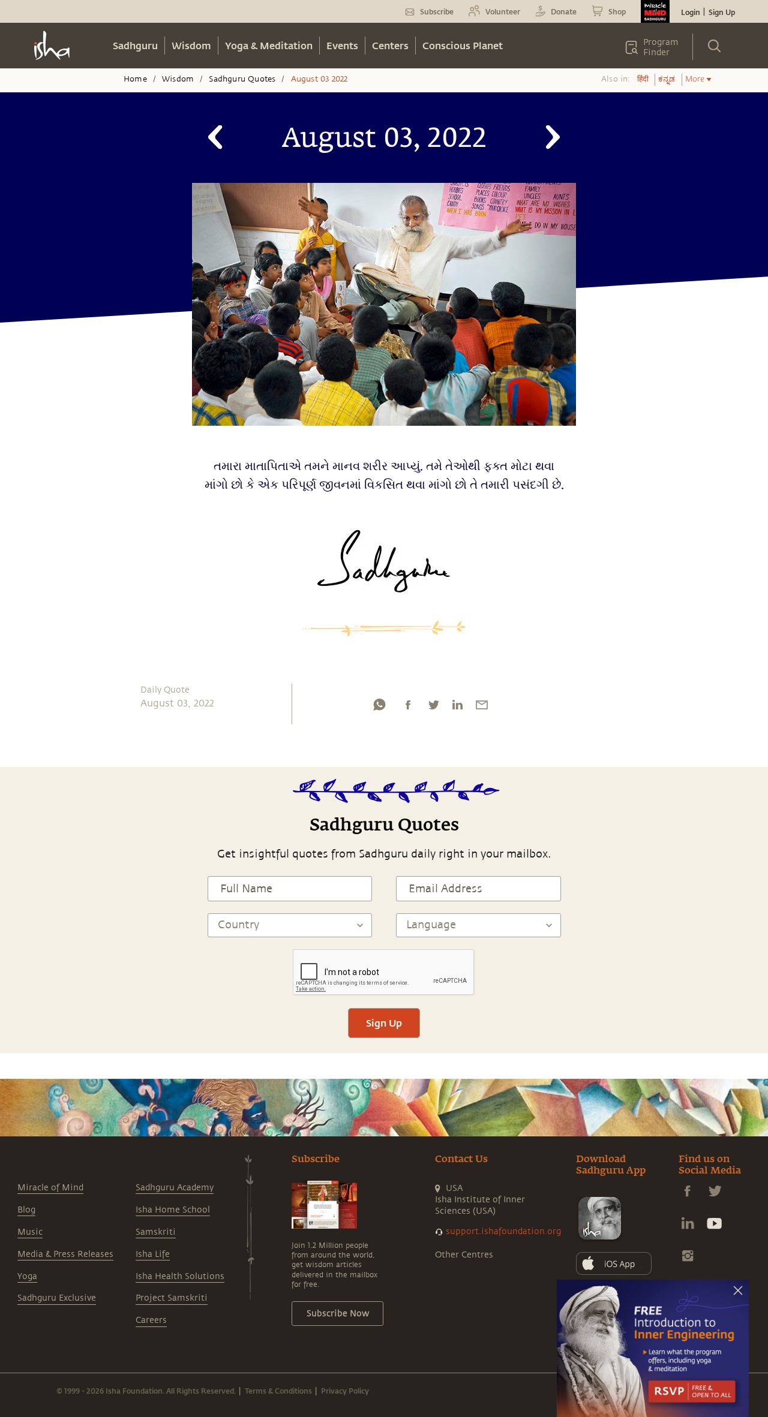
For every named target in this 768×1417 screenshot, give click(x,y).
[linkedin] (457, 707)
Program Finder (661, 47)
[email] (481, 707)
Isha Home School (173, 1209)
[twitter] (433, 707)
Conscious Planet (462, 45)
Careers (151, 1320)
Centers (390, 45)
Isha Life (153, 1254)
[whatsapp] (379, 707)
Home (135, 79)
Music (30, 1232)
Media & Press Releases (65, 1254)
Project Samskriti (172, 1297)
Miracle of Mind (50, 1187)
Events (342, 45)
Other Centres (464, 1254)
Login (690, 12)
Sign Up (722, 12)
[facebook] (408, 708)
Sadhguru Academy (175, 1187)
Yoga (27, 1276)
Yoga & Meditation (269, 45)
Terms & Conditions (278, 1390)
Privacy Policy (345, 1390)
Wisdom (191, 45)
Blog (26, 1209)
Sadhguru (135, 45)
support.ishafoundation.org (503, 1231)
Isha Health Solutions (180, 1276)
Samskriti (156, 1232)
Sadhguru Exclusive (56, 1297)
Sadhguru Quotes (242, 79)
